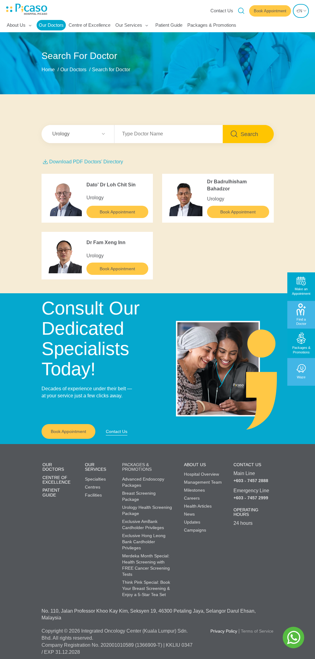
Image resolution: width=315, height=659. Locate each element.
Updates (192, 522)
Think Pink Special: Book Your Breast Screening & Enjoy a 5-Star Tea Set (146, 588)
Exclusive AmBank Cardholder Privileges (143, 524)
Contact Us (221, 10)
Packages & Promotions (211, 25)
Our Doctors (51, 25)
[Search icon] (241, 10)
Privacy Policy (223, 631)
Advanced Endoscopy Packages (143, 482)
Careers (192, 498)
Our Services (128, 25)
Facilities (93, 495)
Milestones (194, 490)
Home (48, 69)
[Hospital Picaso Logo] (9, 9)
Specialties (95, 479)
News (189, 514)
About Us (16, 25)
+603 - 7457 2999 (250, 497)
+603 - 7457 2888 (250, 480)
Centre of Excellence (89, 25)
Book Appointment (117, 211)
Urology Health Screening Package (147, 510)
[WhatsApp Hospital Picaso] (293, 637)
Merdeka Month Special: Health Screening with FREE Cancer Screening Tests (146, 565)
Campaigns (195, 530)
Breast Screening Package (139, 496)
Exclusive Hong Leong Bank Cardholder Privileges (143, 541)
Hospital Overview (201, 474)
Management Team (203, 482)
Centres (92, 487)
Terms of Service (257, 631)
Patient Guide (168, 25)
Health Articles (198, 506)
